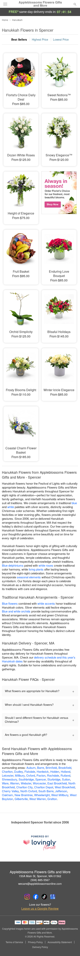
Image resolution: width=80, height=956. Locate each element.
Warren (14, 783)
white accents (46, 603)
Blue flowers (10, 603)
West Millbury (59, 795)
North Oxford (28, 791)
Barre (40, 768)
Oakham (7, 795)
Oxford (30, 775)
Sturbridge (53, 779)
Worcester (39, 783)
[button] (71, 947)
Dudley (18, 771)
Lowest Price (61, 39)
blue (74, 503)
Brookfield (64, 768)
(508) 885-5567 (40, 880)
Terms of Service (14, 942)
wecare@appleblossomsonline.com (40, 884)
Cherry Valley (10, 791)
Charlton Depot (43, 787)
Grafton (52, 799)
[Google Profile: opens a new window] (53, 896)
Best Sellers (19, 39)
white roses (46, 565)
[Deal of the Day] (59, 195)
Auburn (31, 768)
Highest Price (40, 39)
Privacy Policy (35, 942)
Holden (54, 771)
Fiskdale (29, 771)
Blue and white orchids (16, 611)
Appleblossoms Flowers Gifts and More (40, 4)
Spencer (40, 779)
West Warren (37, 799)
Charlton (7, 771)
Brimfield (51, 768)
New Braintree (24, 795)
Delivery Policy (40, 947)
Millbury (20, 775)
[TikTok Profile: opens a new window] (44, 896)
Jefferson (61, 791)
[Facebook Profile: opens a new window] (35, 896)
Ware (5, 783)
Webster (26, 783)
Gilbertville (21, 799)
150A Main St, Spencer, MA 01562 (40, 876)
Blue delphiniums (12, 565)
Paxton (41, 775)
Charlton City (24, 787)
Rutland (65, 775)
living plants (36, 569)
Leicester (7, 775)
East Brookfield (57, 783)
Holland (65, 771)
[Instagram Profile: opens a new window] (27, 896)
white (10, 507)
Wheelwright (42, 795)
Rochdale (53, 775)
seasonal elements (29, 577)
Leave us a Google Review (40, 908)
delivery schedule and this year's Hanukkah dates (38, 659)
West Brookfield (65, 787)
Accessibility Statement (60, 942)
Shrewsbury (9, 779)
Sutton (66, 779)
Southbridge (26, 779)
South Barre (46, 791)
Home (5, 19)
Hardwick (43, 771)
